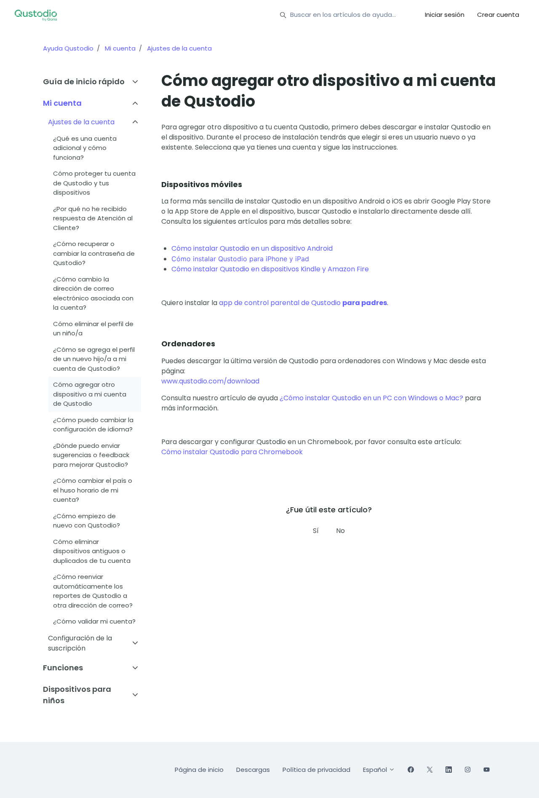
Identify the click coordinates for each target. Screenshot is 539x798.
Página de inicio (199, 769)
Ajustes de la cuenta (179, 48)
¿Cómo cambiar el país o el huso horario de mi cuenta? (92, 490)
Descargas (253, 769)
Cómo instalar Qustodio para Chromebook (232, 452)
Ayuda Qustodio (68, 48)
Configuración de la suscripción (80, 643)
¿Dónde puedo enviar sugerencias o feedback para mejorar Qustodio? (91, 455)
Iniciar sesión (444, 14)
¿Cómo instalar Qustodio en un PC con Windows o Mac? (371, 398)
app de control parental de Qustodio (303, 303)
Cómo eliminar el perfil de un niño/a (93, 328)
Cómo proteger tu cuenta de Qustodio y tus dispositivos (94, 183)
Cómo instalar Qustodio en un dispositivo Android (252, 248)
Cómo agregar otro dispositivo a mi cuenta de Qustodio (89, 394)
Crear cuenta (498, 14)
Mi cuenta (120, 48)
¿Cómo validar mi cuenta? (94, 621)
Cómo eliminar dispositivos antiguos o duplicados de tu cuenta (92, 551)
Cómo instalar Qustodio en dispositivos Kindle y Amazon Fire (270, 269)
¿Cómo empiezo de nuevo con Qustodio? (86, 520)
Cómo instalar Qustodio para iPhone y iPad (240, 258)
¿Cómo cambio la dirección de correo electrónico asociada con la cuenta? (93, 293)
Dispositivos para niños (77, 695)
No (340, 531)
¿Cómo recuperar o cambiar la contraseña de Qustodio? (94, 253)
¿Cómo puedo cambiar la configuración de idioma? (93, 424)
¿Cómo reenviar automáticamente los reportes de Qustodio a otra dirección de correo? (93, 591)
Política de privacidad (316, 769)
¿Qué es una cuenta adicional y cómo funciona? (85, 148)
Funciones (63, 667)
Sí (316, 531)
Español (376, 769)
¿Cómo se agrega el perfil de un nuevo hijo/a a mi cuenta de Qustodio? (94, 359)
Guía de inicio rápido (84, 81)
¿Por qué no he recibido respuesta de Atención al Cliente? (93, 218)
